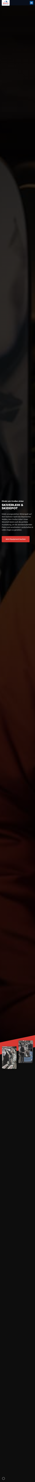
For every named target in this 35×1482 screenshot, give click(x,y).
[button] (31, 2)
